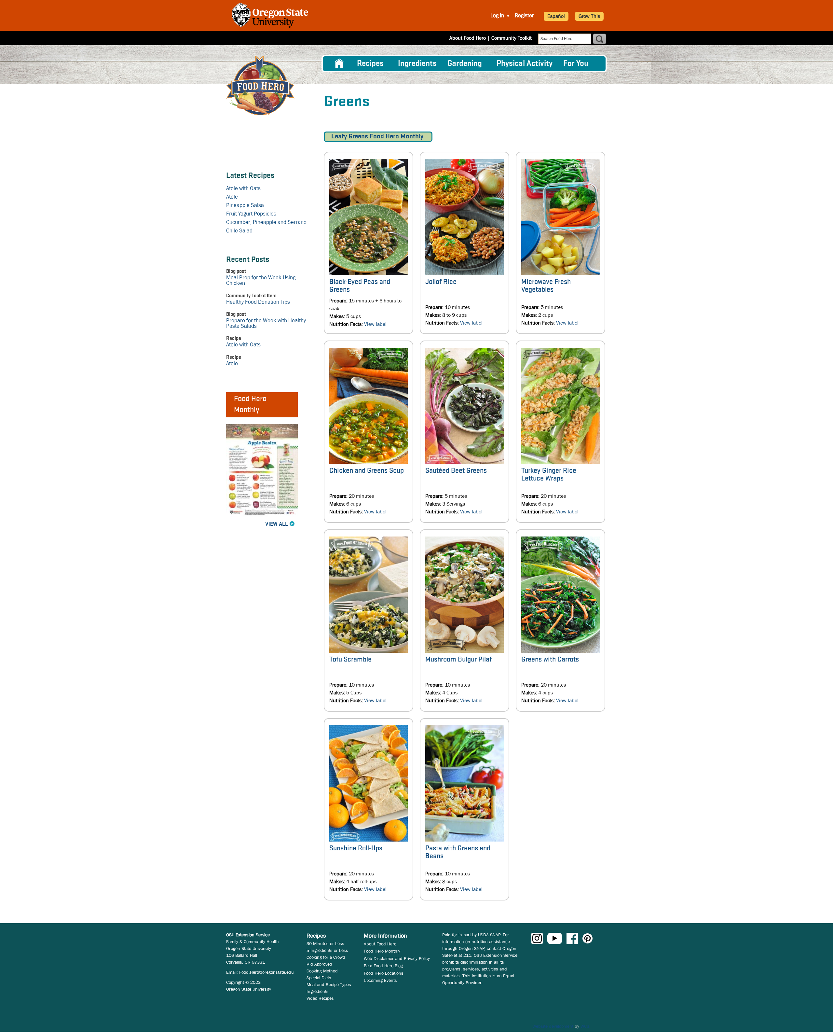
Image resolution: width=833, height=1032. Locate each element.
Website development (552, 1026)
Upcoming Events (380, 980)
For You (575, 64)
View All (276, 524)
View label (375, 324)
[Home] (260, 85)
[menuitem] (339, 63)
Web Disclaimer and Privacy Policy (397, 958)
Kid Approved (319, 964)
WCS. (585, 1026)
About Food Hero (467, 38)
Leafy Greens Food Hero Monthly (378, 136)
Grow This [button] (589, 16)
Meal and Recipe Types (329, 984)
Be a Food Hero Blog (383, 966)
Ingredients (417, 64)
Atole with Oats (243, 188)
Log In (497, 15)
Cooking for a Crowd (326, 957)
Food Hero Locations (383, 973)
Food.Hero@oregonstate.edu (266, 972)
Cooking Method (322, 971)
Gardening (464, 64)
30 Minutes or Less (325, 943)
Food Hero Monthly (382, 951)
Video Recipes (320, 998)
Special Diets (319, 978)
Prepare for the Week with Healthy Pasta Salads (266, 323)
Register (524, 15)
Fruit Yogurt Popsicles (251, 213)
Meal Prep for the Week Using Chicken (260, 280)
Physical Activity (525, 64)
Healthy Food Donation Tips (258, 302)
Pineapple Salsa (245, 205)
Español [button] (556, 16)
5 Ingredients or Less (327, 950)
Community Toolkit (511, 38)
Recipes (370, 64)
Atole (232, 196)
